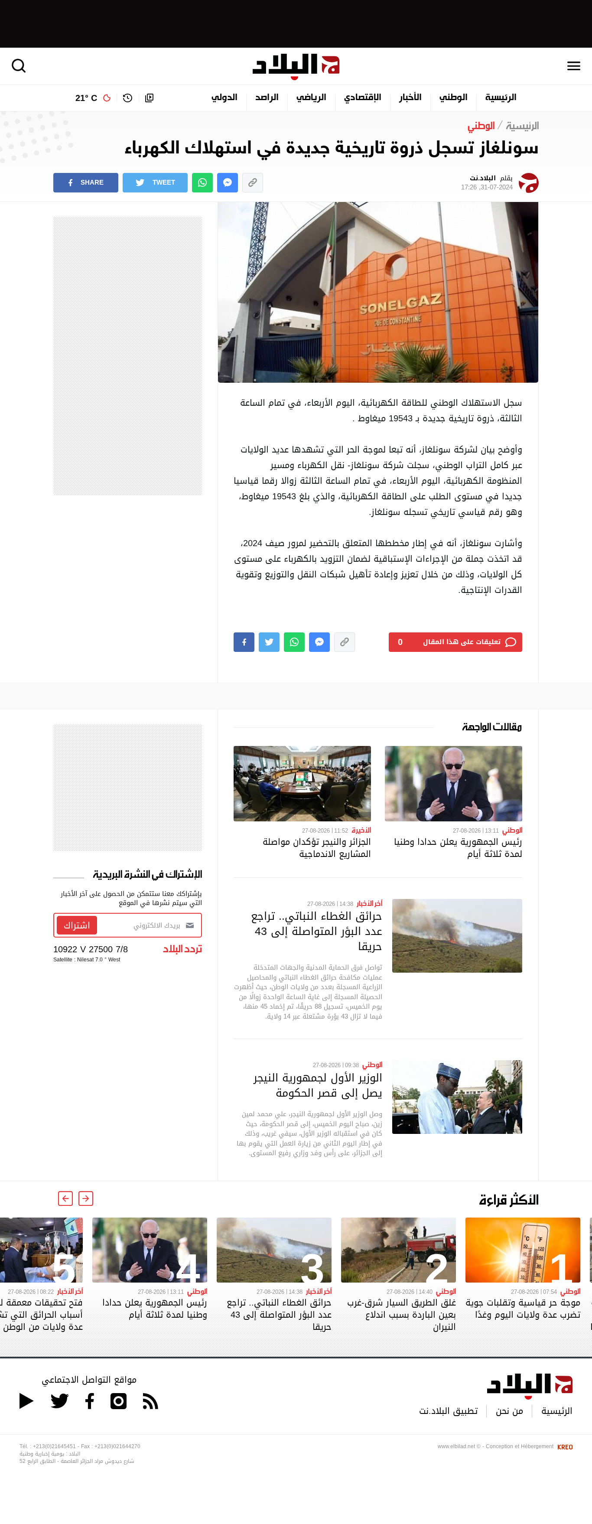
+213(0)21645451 (54, 1446)
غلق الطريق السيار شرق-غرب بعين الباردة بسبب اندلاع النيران (401, 1315)
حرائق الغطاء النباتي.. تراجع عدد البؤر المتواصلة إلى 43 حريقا (316, 931)
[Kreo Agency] (563, 1446)
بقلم (487, 183)
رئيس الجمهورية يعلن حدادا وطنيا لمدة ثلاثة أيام (458, 848)
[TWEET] (269, 642)
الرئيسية (501, 98)
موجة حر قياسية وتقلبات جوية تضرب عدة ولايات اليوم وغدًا (522, 1308)
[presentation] (85, 1198)
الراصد (267, 98)
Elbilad (296, 67)
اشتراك (77, 925)
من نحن (509, 1411)
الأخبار (410, 98)
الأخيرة (361, 829)
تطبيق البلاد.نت (448, 1411)
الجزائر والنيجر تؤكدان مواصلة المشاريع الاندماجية (317, 848)
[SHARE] (244, 642)
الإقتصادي (362, 98)
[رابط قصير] (252, 182)
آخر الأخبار (369, 903)
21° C (86, 98)
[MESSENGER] (227, 182)
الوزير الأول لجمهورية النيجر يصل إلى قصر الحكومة (318, 1085)
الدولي (224, 98)
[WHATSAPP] (202, 182)
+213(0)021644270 (117, 1446)
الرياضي (311, 98)
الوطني (453, 98)
